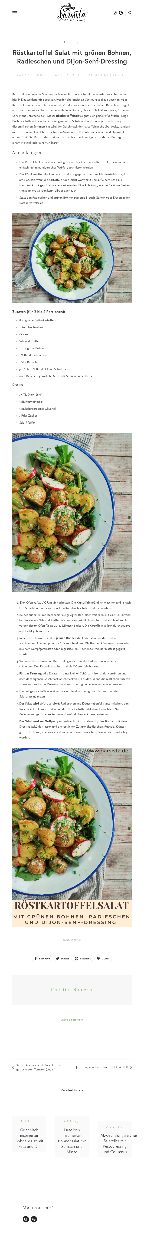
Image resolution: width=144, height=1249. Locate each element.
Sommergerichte (106, 75)
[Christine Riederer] (34, 1219)
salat (66, 939)
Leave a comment (72, 1019)
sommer (75, 939)
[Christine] (26, 1219)
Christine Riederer (72, 989)
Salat (24, 75)
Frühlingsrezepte (58, 75)
